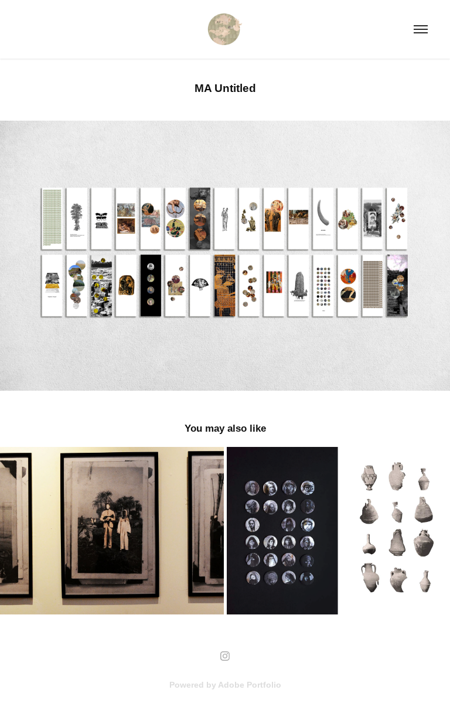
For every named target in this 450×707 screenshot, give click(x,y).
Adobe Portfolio (249, 684)
